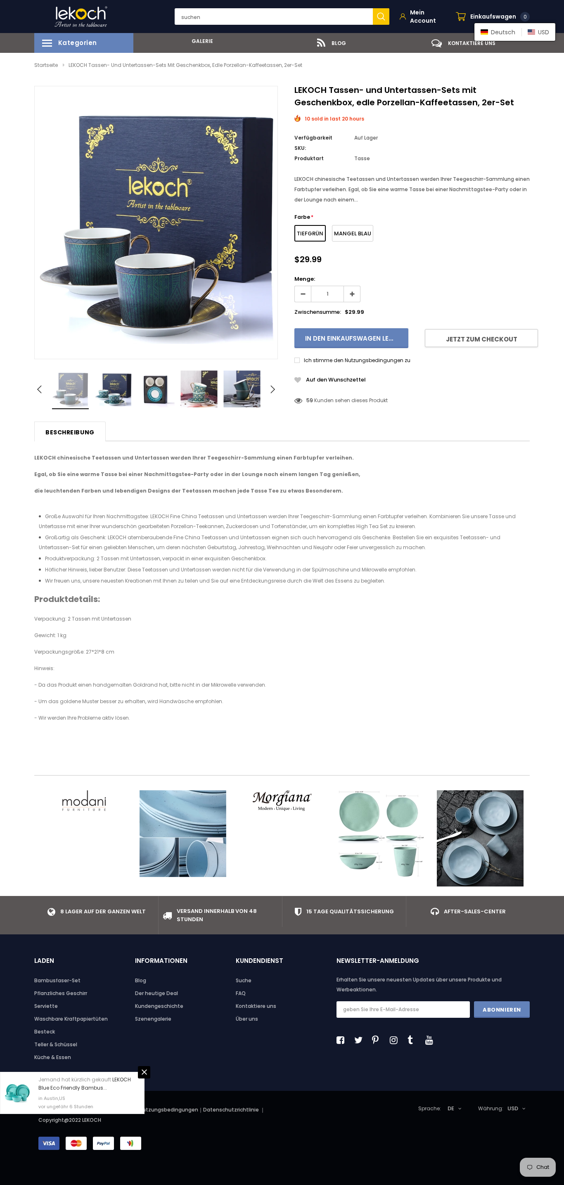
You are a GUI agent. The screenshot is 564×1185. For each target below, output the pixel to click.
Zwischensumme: (317, 312)
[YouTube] (431, 1040)
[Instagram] (396, 1040)
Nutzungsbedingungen (168, 1109)
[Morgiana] (282, 800)
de (451, 1108)
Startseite (46, 65)
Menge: (304, 279)
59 (309, 400)
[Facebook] (343, 1040)
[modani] (83, 800)
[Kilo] (182, 833)
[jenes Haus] (381, 833)
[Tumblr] (414, 1040)
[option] (199, 41)
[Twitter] (360, 1040)
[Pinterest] (378, 1040)
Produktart (309, 158)
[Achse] (480, 838)
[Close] (144, 1072)
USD (512, 1108)
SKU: (300, 148)
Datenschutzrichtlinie (231, 1109)
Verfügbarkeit (313, 137)
